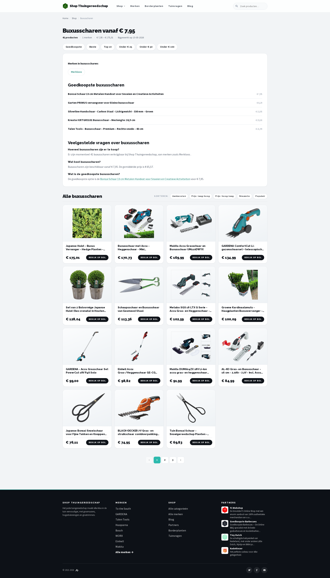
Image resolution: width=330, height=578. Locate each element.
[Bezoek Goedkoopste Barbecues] (224, 523)
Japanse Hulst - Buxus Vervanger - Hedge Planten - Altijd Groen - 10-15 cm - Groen (86, 249)
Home (65, 18)
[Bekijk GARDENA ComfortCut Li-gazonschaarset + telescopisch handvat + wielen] (242, 223)
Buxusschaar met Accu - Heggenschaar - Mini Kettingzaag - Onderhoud (134, 249)
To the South (123, 508)
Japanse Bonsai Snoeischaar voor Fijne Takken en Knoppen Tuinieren (85, 434)
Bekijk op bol (97, 257)
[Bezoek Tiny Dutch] (224, 537)
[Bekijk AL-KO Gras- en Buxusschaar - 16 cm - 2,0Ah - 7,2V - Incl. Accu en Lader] (242, 346)
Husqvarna (122, 525)
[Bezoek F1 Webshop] (224, 510)
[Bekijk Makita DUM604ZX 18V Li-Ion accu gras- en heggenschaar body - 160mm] (191, 346)
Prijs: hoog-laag (224, 196)
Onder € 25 (125, 47)
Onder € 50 (146, 47)
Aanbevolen (179, 196)
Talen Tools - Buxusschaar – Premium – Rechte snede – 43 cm (105, 128)
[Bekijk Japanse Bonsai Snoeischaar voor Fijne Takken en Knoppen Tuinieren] (87, 408)
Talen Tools (122, 519)
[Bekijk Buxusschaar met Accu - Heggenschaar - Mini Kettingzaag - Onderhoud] (139, 223)
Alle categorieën (178, 508)
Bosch (119, 530)
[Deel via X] (249, 570)
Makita (120, 546)
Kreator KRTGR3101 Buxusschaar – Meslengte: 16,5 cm (101, 120)
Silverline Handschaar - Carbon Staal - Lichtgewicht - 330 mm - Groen (110, 111)
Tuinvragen (175, 6)
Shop (120, 6)
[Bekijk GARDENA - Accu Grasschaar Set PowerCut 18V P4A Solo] (87, 346)
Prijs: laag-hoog (200, 196)
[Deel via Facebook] (257, 570)
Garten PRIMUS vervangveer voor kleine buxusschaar (101, 102)
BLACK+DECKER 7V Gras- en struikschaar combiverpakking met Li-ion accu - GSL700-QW (137, 434)
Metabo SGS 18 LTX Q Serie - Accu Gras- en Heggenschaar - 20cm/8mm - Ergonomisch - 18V (191, 311)
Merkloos (76, 72)
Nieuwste (244, 196)
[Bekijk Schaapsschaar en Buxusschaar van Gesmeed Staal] (139, 284)
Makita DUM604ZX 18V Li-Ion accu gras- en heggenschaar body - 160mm (188, 373)
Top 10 (108, 47)
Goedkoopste (74, 47)
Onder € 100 (167, 47)
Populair (260, 196)
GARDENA (121, 514)
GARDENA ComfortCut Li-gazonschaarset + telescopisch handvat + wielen (242, 249)
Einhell (120, 541)
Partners (173, 525)
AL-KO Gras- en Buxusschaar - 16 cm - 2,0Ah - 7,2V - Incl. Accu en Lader (241, 373)
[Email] (264, 570)
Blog (190, 6)
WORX (119, 535)
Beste (92, 47)
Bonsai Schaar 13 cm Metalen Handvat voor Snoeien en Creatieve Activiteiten (116, 94)
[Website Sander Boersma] (76, 570)
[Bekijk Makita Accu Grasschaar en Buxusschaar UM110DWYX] (191, 223)
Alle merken (175, 514)
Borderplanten (154, 6)
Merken (135, 6)
